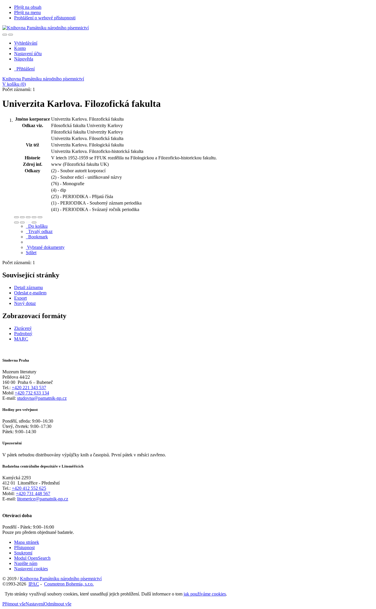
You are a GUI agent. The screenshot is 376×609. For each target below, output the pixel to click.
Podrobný (23, 333)
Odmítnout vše (57, 603)
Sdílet (31, 252)
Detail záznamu (28, 287)
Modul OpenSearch (32, 558)
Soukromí (23, 552)
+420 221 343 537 (29, 387)
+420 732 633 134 (32, 392)
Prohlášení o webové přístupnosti (44, 17)
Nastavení (35, 603)
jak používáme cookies (205, 593)
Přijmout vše (14, 603)
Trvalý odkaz (39, 231)
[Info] (40, 217)
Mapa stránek (26, 542)
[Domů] (45, 27)
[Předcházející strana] (28, 222)
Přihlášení (24, 68)
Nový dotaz (25, 303)
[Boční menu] (4, 35)
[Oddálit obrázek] (22, 217)
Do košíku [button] (37, 226)
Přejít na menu (27, 12)
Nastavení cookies (31, 568)
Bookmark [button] (37, 236)
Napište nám (25, 563)
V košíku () (14, 84)
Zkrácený (23, 328)
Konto (20, 48)
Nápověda (23, 58)
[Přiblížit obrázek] (16, 217)
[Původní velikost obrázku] (28, 217)
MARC (21, 338)
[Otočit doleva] (16, 222)
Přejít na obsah (27, 7)
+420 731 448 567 (33, 493)
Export (20, 298)
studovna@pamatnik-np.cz (42, 398)
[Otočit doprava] (22, 222)
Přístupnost (24, 547)
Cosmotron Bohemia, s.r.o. (69, 583)
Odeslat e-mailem (30, 292)
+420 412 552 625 (29, 488)
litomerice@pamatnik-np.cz (42, 498)
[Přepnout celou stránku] (34, 217)
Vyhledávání (25, 43)
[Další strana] (34, 222)
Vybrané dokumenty (45, 247)
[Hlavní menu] (10, 35)
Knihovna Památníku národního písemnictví (43, 78)
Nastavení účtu (28, 53)
